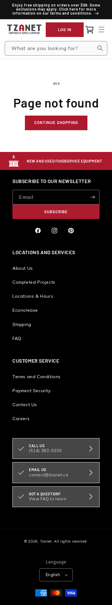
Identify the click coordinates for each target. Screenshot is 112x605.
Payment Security (31, 390)
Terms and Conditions (36, 376)
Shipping (21, 324)
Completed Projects (33, 282)
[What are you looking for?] (100, 48)
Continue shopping (56, 122)
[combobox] (56, 48)
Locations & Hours (32, 296)
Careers (21, 418)
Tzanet (46, 541)
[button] (101, 29)
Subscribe (56, 211)
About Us (22, 268)
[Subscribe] (92, 197)
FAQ (16, 338)
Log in (65, 29)
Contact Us (24, 404)
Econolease (25, 310)
